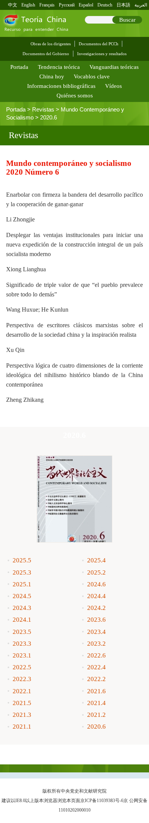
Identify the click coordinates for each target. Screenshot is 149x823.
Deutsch (104, 5)
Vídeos (113, 86)
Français (47, 5)
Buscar (127, 20)
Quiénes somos (75, 95)
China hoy (51, 76)
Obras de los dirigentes (51, 43)
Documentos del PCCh (98, 43)
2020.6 (48, 118)
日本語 (123, 5)
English (28, 5)
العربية (140, 5)
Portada (19, 67)
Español (86, 5)
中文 (12, 5)
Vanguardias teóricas (114, 67)
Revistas (43, 110)
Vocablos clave (92, 76)
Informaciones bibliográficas (61, 86)
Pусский (66, 5)
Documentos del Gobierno (46, 53)
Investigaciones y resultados (101, 53)
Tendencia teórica (59, 67)
